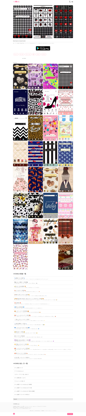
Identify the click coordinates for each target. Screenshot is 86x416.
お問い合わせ (32, 410)
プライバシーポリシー (48, 410)
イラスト (38, 54)
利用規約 (42, 410)
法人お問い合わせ (37, 410)
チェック (16, 54)
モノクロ (21, 54)
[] (71, 399)
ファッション (28, 54)
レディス (43, 54)
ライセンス (54, 410)
